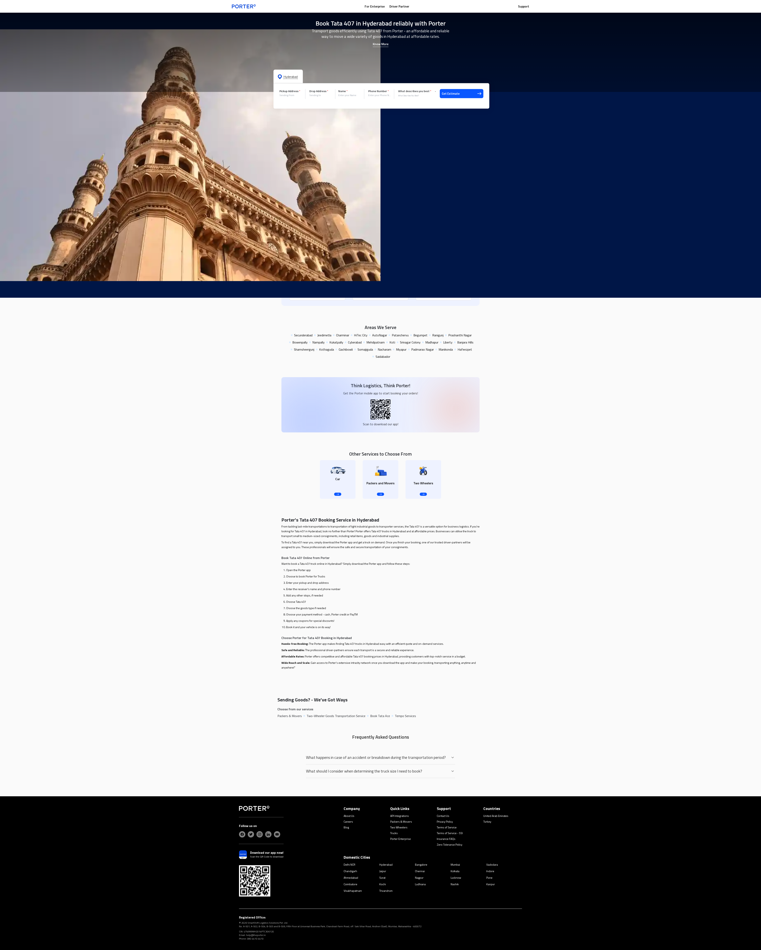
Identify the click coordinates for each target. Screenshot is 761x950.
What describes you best (414, 91)
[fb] (242, 834)
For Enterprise (375, 6)
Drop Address (318, 91)
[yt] (277, 834)
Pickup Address (289, 91)
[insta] (259, 834)
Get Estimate (451, 93)
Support (523, 6)
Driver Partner (399, 6)
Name (343, 91)
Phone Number (378, 91)
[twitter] (251, 834)
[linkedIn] (268, 834)
